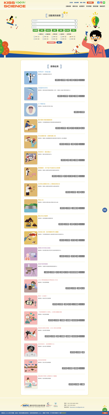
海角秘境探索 (42, 360)
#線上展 (82, 128)
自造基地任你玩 (43, 88)
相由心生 (41, 200)
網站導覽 (76, 2)
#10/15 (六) (81, 80)
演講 (54, 30)
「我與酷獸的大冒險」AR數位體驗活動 (50, 312)
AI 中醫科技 (41, 104)
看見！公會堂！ (43, 296)
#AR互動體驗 (75, 304)
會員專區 (90, 2)
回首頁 (71, 2)
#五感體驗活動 (75, 208)
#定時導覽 (63, 80)
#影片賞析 (76, 80)
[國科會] (32, 408)
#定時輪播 (76, 384)
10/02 (46, 36)
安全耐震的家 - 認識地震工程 (47, 136)
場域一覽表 (82, 2)
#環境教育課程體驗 (74, 272)
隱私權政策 (63, 412)
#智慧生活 (57, 80)
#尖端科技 (62, 256)
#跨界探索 (68, 288)
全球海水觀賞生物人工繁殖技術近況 (49, 184)
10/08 (55, 36)
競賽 (61, 30)
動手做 (48, 30)
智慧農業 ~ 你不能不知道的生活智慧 (49, 168)
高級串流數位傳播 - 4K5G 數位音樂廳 (49, 328)
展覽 (42, 30)
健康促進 (48, 34)
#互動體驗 (76, 96)
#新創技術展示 (75, 320)
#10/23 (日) (81, 304)
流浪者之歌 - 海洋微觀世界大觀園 (48, 232)
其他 (74, 30)
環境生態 (55, 34)
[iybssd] (49, 404)
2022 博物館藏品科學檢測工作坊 (48, 280)
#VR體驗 (82, 384)
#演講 (71, 80)
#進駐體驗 (68, 320)
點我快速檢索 (104, 210)
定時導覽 (35, 30)
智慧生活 (41, 34)
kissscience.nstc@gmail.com (77, 407)
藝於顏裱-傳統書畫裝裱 (45, 120)
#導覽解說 (76, 368)
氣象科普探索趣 (43, 264)
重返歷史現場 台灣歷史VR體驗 (47, 376)
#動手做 (71, 96)
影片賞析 (67, 30)
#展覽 (68, 80)
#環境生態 (58, 128)
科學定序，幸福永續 (44, 72)
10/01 (37, 36)
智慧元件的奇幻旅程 (44, 248)
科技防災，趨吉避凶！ (45, 152)
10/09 (64, 36)
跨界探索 (69, 34)
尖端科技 (62, 34)
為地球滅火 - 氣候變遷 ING (46, 344)
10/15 (73, 36)
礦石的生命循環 (43, 216)
